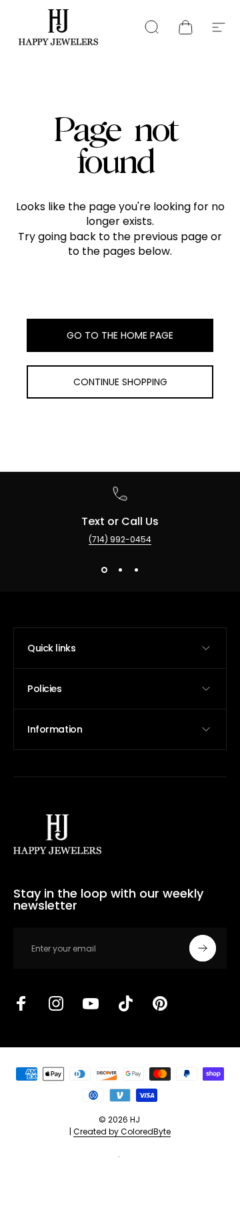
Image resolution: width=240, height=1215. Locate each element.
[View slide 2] (120, 570)
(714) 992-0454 (120, 539)
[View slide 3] (136, 570)
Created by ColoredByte (122, 1131)
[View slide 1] (104, 570)
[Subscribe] (202, 948)
